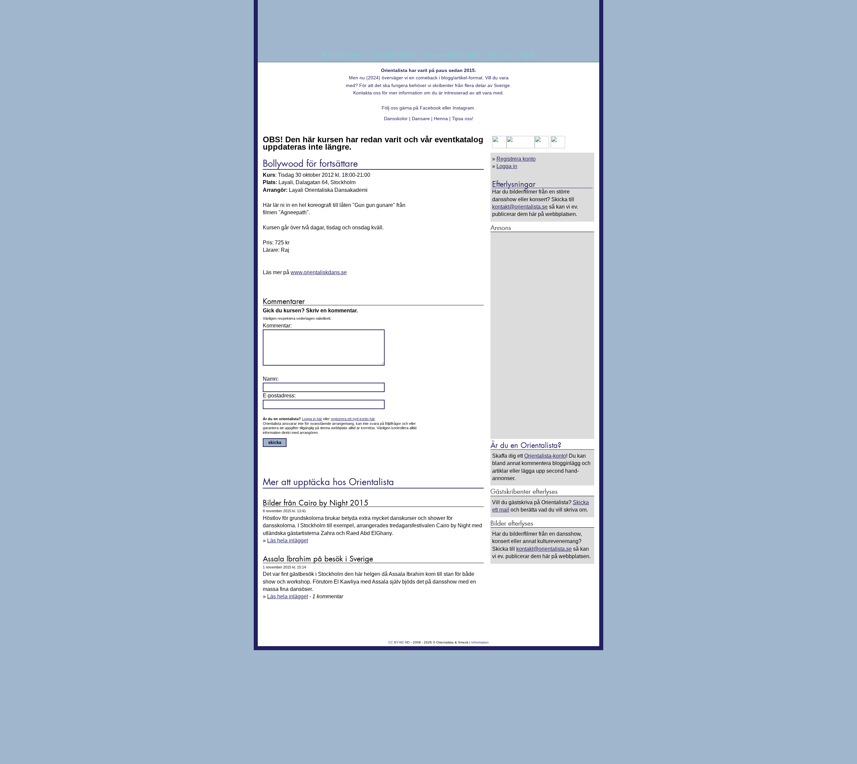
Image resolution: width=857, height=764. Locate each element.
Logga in (506, 166)
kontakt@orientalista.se (520, 207)
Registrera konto (516, 159)
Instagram (463, 107)
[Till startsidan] (421, 33)
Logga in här (312, 419)
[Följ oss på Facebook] (499, 146)
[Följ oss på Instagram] (557, 146)
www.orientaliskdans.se (319, 272)
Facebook (430, 107)
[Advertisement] (542, 335)
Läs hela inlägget (287, 540)
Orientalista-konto (545, 456)
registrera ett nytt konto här (353, 419)
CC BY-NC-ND (399, 642)
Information (480, 642)
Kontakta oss (367, 92)
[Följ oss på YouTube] (521, 146)
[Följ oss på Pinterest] (542, 146)
